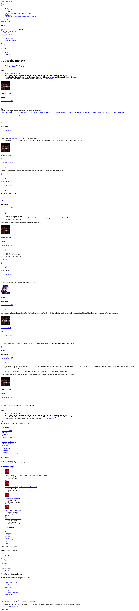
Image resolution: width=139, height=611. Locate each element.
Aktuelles (7, 11)
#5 (5, 213)
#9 (5, 340)
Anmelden (4, 45)
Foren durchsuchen (19, 10)
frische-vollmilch (10, 540)
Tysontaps (8, 536)
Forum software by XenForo (18, 601)
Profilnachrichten (19, 13)
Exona (3, 297)
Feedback (7, 515)
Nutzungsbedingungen (9, 442)
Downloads (5, 434)
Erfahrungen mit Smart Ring (13, 519)
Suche (4, 436)
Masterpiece (5, 178)
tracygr (7, 570)
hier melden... (51, 78)
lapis (6, 541)
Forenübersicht (7, 431)
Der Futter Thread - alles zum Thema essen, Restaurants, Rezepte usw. (26, 475)
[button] (2, 3)
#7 (5, 279)
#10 (6, 363)
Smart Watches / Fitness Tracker (14, 524)
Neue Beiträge (9, 10)
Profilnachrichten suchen (28, 17)
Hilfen (6, 596)
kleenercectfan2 (15, 65)
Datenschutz (8, 594)
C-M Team (5, 450)
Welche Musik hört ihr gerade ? (14, 498)
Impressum (5, 445)
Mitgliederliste (6, 448)
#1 (5, 106)
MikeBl (7, 538)
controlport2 (8, 535)
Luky (6, 543)
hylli (6, 531)
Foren (6, 8)
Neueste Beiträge (7, 467)
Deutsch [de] (8, 587)
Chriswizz (8, 533)
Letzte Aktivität (28, 13)
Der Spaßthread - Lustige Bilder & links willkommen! (21, 487)
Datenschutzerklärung (8, 443)
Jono (2, 123)
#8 (5, 310)
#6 (5, 250)
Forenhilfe (5, 452)
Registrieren (4, 48)
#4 (5, 190)
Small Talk (8, 480)
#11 (6, 402)
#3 (5, 167)
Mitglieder (8, 15)
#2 (5, 135)
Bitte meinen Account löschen (13, 510)
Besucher (7, 17)
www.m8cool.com (14, 138)
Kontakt (7, 591)
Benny (3, 350)
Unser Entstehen (7, 437)
